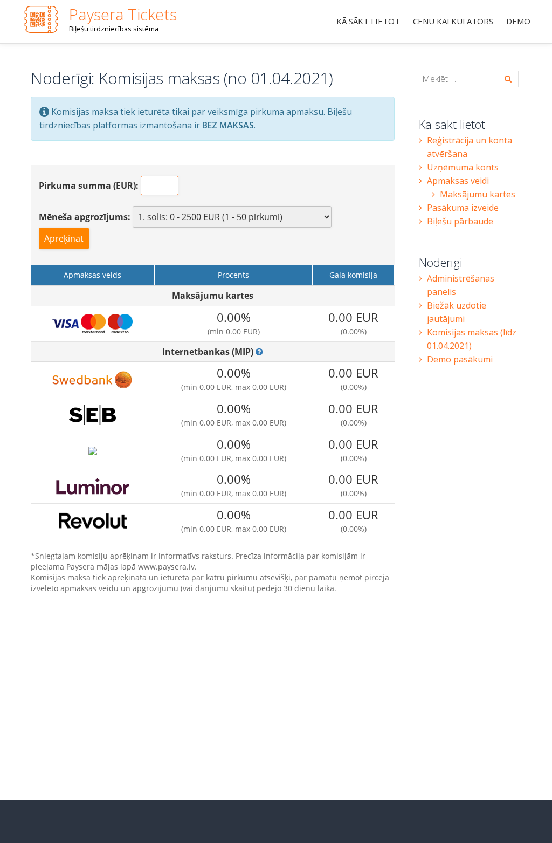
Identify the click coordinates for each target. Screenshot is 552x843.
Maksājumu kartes (477, 194)
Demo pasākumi (460, 359)
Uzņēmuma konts (463, 167)
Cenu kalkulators (453, 21)
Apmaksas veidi (458, 181)
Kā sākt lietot (368, 21)
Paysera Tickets (123, 14)
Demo (518, 21)
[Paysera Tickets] (43, 19)
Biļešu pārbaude (460, 221)
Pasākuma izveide (463, 208)
